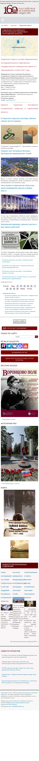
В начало (6, 286)
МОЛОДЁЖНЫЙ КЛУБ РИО (19, 352)
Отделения (14, 25)
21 (31, 286)
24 (10, 288)
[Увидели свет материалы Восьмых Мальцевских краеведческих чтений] (19, 167)
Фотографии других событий (10, 483)
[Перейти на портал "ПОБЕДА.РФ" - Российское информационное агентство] (19, 549)
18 (21, 286)
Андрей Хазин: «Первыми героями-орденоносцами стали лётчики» (19, 675)
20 (28, 286)
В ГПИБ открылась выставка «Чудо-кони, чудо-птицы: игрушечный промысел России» (18, 669)
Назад (13, 286)
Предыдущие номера (8, 419)
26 (17, 288)
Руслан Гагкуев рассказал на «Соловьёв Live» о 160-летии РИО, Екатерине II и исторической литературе (19, 681)
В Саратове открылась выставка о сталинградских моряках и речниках (17, 272)
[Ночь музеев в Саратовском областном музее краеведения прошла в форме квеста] (19, 204)
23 (7, 288)
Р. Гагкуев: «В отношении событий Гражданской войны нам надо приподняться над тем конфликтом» (19, 656)
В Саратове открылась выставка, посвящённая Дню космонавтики (17, 260)
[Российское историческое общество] (19, 9)
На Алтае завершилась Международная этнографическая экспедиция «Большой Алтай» (19, 583)
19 (24, 286)
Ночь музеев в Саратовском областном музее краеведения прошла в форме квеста (17, 188)
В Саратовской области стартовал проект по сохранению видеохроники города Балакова (19, 277)
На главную (4, 25)
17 (17, 286)
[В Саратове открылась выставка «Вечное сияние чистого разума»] (19, 134)
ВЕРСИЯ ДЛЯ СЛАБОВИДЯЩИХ (16, 328)
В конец (29, 288)
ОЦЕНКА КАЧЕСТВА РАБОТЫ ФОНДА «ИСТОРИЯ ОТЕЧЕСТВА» (19, 359)
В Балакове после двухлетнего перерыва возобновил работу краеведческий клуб (18, 266)
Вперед (22, 288)
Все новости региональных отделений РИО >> (24, 641)
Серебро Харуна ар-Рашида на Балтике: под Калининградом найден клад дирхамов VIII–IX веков (17, 662)
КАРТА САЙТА (19, 321)
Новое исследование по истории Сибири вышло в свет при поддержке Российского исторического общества (6, 587)
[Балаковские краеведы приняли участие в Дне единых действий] (19, 240)
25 (14, 288)
